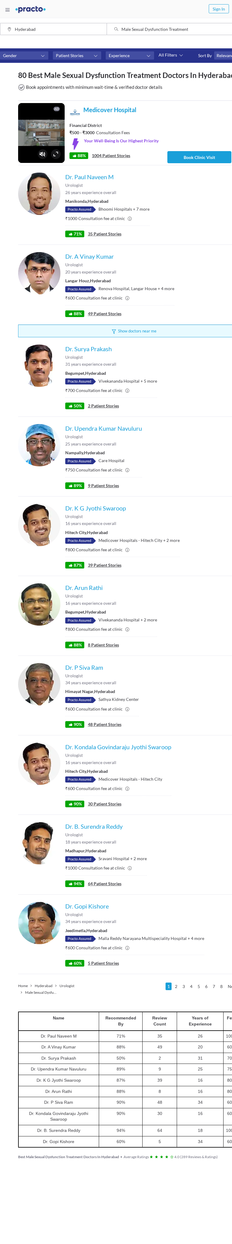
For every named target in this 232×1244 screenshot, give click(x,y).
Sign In (219, 8)
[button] (24, 55)
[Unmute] (42, 154)
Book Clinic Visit (199, 157)
